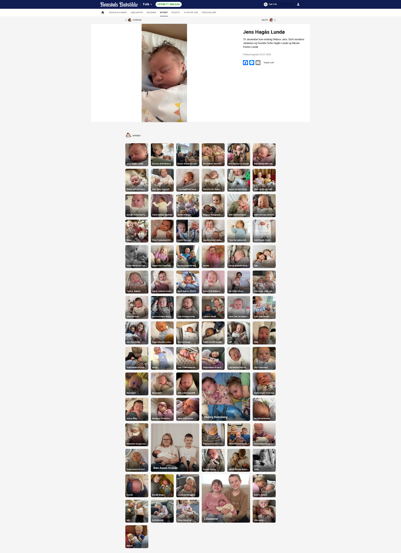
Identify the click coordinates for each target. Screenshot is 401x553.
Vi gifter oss (191, 12)
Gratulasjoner (118, 12)
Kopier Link (269, 62)
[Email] (257, 62)
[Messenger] (251, 62)
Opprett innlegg (168, 4)
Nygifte (176, 12)
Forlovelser (209, 12)
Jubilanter (136, 12)
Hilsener (151, 12)
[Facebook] (245, 62)
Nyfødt (164, 13)
